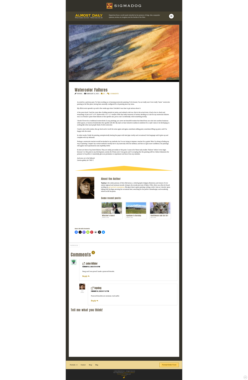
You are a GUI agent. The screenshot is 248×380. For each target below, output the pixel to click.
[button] (171, 16)
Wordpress (124, 375)
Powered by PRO (121, 374)
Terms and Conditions (129, 372)
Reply (85, 276)
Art (103, 94)
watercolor (74, 245)
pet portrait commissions (116, 187)
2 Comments (114, 94)
